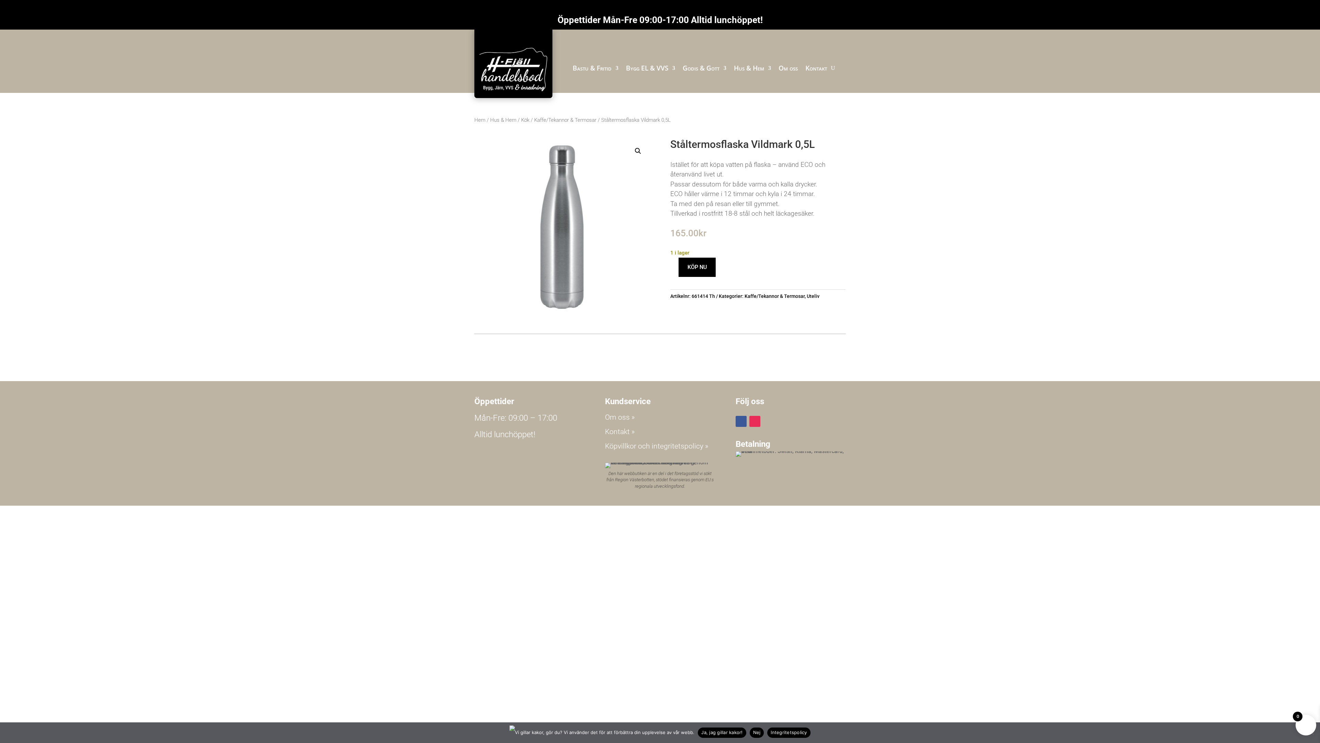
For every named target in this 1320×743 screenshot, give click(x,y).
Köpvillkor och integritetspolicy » (656, 446)
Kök (525, 120)
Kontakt (816, 68)
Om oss (788, 68)
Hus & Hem (749, 68)
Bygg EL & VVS (647, 68)
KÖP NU (697, 267)
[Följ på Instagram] (754, 421)
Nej (757, 732)
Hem (479, 120)
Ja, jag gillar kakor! (721, 732)
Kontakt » (620, 432)
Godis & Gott (701, 68)
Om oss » (620, 417)
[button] (638, 151)
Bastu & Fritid (592, 68)
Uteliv (813, 296)
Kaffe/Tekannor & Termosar (565, 120)
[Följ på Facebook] (741, 421)
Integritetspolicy (789, 732)
